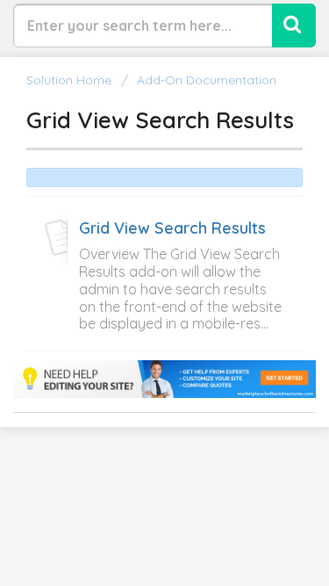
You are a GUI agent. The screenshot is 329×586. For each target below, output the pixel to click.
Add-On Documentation (206, 80)
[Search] (294, 25)
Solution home (70, 80)
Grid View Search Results (172, 228)
